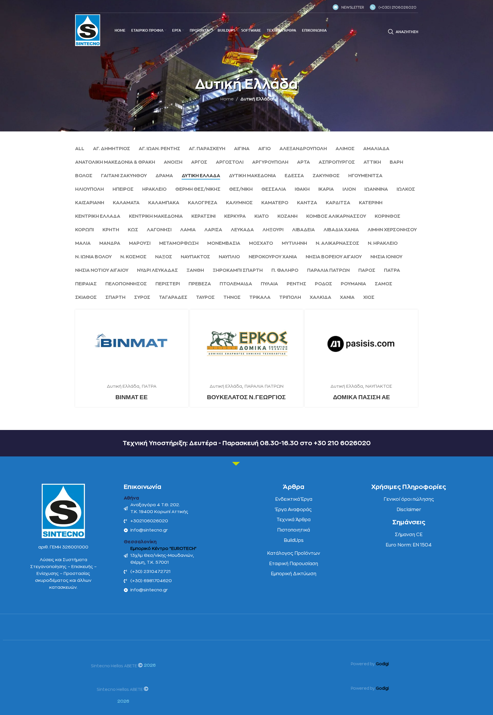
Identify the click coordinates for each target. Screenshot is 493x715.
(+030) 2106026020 (397, 7)
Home (227, 99)
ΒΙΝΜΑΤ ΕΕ (131, 397)
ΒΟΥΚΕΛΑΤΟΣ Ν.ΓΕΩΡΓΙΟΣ (246, 397)
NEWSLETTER (352, 7)
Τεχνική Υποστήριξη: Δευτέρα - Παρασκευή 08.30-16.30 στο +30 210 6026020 (247, 443)
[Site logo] (87, 30)
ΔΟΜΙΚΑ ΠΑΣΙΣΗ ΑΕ (361, 397)
